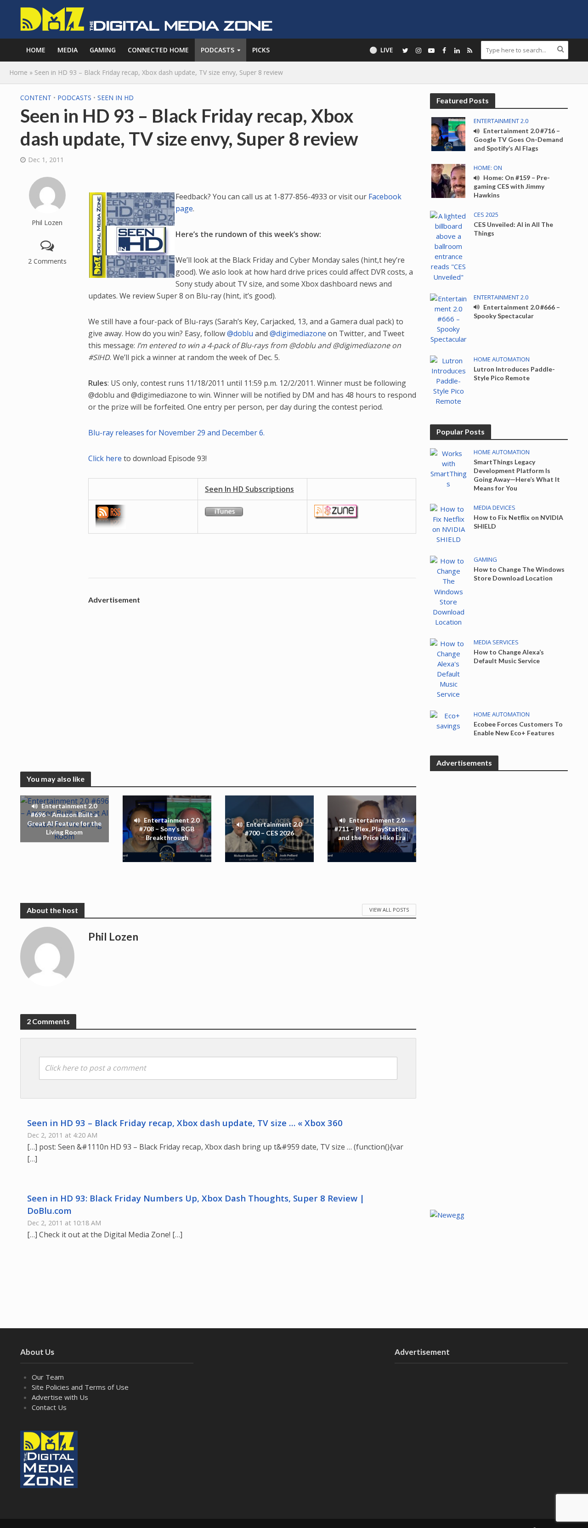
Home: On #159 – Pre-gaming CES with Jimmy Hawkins (512, 186)
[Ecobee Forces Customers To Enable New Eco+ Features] (448, 719)
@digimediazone (298, 333)
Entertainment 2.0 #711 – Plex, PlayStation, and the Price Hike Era (371, 828)
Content (35, 97)
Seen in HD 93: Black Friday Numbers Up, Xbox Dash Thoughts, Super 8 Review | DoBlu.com (195, 1204)
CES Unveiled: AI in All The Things (513, 228)
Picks (261, 49)
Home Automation (502, 359)
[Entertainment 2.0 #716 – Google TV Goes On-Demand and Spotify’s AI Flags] (448, 133)
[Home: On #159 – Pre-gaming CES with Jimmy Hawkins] (448, 180)
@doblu (240, 333)
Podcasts (217, 49)
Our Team (48, 1376)
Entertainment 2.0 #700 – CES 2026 (273, 828)
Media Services (496, 642)
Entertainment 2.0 (501, 121)
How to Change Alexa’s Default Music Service (509, 656)
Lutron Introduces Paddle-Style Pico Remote (514, 373)
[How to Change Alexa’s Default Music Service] (448, 667)
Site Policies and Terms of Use (80, 1387)
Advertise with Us (60, 1397)
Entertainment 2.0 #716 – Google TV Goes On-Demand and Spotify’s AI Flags (518, 139)
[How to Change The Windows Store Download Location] (448, 590)
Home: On (488, 168)
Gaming (103, 49)
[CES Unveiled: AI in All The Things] (448, 245)
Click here (105, 458)
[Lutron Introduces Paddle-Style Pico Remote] (448, 379)
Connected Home (158, 49)
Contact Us (49, 1407)
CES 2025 (486, 215)
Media (67, 49)
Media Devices (494, 508)
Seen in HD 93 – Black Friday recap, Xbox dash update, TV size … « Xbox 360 (185, 1122)
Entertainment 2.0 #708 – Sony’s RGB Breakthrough (169, 828)
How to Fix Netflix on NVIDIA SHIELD (518, 521)
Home (35, 49)
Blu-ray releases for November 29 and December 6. (176, 433)
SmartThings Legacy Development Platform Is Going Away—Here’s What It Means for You (517, 475)
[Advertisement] (252, 673)
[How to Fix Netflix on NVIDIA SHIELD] (448, 523)
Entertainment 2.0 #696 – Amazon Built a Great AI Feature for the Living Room (64, 819)
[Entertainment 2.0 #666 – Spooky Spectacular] (448, 317)
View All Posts (389, 909)
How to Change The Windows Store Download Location (519, 573)
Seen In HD (115, 97)
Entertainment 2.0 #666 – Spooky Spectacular (517, 311)
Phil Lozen (47, 222)
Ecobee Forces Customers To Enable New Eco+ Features (518, 728)
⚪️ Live (381, 49)
